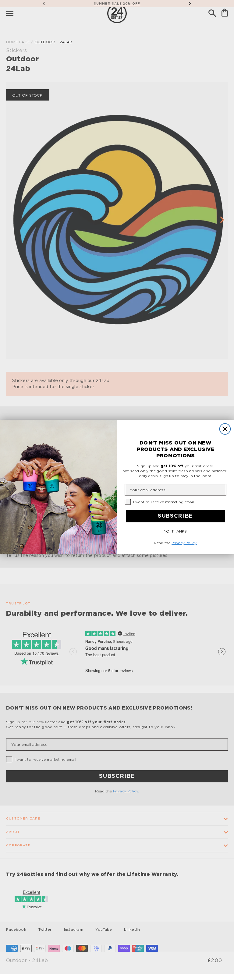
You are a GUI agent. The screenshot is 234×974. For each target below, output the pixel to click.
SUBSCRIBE (175, 516)
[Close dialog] (225, 428)
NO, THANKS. (176, 531)
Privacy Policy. (184, 543)
